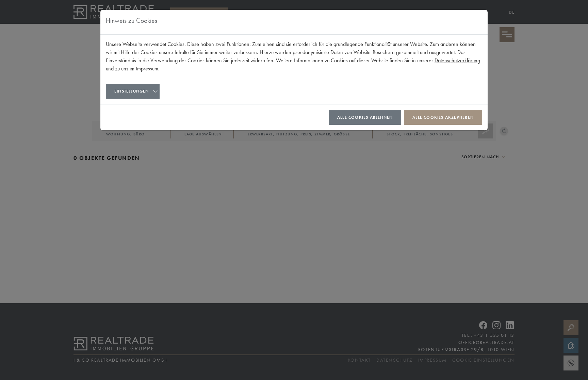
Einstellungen (131, 91)
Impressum (147, 68)
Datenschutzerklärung (457, 60)
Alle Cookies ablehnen (365, 117)
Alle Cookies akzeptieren (443, 117)
